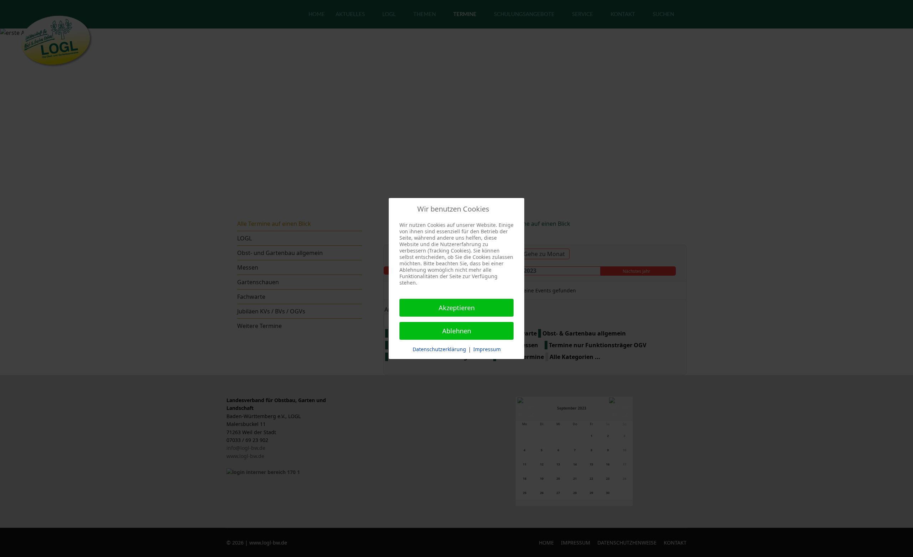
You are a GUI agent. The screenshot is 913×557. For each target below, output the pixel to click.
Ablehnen (456, 331)
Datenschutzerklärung (439, 349)
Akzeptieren (457, 307)
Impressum (487, 349)
